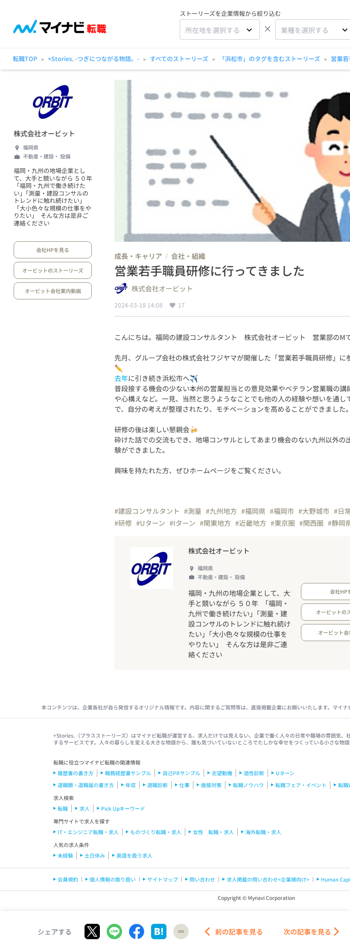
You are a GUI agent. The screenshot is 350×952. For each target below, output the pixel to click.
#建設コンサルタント (147, 511)
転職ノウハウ (248, 784)
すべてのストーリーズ (179, 58)
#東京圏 (283, 523)
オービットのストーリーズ (52, 270)
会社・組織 (188, 256)
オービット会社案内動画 (53, 290)
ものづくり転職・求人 (155, 831)
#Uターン (150, 523)
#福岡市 (282, 511)
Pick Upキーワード (123, 808)
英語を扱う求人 (134, 855)
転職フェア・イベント (301, 784)
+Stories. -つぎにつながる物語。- (93, 58)
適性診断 (254, 772)
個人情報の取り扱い (113, 879)
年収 (130, 784)
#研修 (123, 523)
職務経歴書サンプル (128, 772)
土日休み (95, 855)
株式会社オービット (44, 133)
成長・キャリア (138, 256)
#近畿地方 (250, 523)
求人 (84, 808)
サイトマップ (162, 879)
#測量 (192, 511)
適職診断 (157, 784)
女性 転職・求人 (213, 831)
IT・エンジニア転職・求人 (88, 831)
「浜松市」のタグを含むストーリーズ (269, 58)
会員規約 (68, 879)
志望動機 (222, 772)
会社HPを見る (52, 249)
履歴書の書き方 (75, 772)
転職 (63, 808)
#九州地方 (221, 511)
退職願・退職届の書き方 (86, 784)
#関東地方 (215, 523)
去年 (121, 378)
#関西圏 (311, 523)
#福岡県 (253, 511)
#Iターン (182, 523)
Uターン (285, 772)
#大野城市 (314, 511)
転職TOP (25, 58)
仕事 (184, 784)
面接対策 (211, 784)
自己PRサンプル (181, 772)
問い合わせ (202, 879)
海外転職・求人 (263, 831)
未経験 (65, 855)
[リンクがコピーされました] (181, 931)
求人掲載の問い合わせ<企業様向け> (268, 879)
